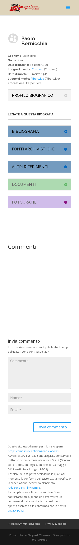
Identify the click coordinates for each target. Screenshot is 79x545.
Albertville (37, 78)
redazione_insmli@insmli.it (24, 487)
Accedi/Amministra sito (24, 524)
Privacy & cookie (55, 524)
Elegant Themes (38, 535)
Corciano (37, 69)
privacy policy (16, 510)
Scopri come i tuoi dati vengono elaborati (33, 451)
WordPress (39, 539)
